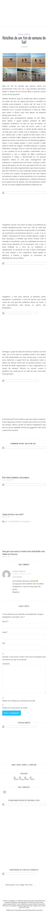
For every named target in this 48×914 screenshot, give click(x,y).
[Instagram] (21, 779)
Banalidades (24, 34)
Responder (17, 577)
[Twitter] (32, 779)
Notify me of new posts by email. (15, 708)
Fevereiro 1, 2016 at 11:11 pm (22, 574)
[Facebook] (16, 779)
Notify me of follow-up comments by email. (18, 701)
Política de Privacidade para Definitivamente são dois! (24, 910)
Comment (6, 664)
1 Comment (24, 46)
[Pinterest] (26, 779)
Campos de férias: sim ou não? (13, 514)
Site (3, 643)
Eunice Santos (19, 571)
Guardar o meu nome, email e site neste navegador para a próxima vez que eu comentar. (24, 658)
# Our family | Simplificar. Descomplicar (15, 477)
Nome (5, 621)
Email (5, 632)
